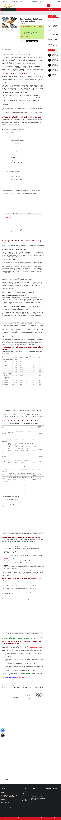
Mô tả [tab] (3, 49)
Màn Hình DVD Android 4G (17, 638)
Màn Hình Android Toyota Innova (55, 55)
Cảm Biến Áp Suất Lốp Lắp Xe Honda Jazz (20, 225)
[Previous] (4, 23)
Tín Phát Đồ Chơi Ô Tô (21, 677)
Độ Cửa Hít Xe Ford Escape (6, 776)
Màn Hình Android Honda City (55, 70)
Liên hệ (50, 9)
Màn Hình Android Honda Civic (55, 65)
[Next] (16, 23)
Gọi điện (6, 819)
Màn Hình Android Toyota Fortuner (55, 60)
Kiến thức (42, 9)
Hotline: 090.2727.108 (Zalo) (37, 796)
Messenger (55, 819)
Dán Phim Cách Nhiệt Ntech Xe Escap (10, 51)
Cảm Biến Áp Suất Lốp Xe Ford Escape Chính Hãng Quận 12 (39, 694)
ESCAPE (6, 13)
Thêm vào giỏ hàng (32, 41)
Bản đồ (30, 819)
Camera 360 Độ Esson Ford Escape (28, 695)
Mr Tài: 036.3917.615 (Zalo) (37, 794)
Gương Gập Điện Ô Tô (13, 637)
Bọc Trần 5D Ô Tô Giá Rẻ (29, 638)
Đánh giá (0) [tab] (8, 49)
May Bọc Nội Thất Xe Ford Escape (17, 698)
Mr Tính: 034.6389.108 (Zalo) (37, 791)
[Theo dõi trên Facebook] (59, 1)
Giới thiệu (20, 9)
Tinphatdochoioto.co (35, 647)
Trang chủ (2, 13)
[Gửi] (48, 5)
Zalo (42, 819)
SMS (18, 819)
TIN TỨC (28, 9)
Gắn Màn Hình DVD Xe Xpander (25, 637)
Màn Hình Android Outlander (54, 75)
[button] (8, 9)
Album (34, 9)
